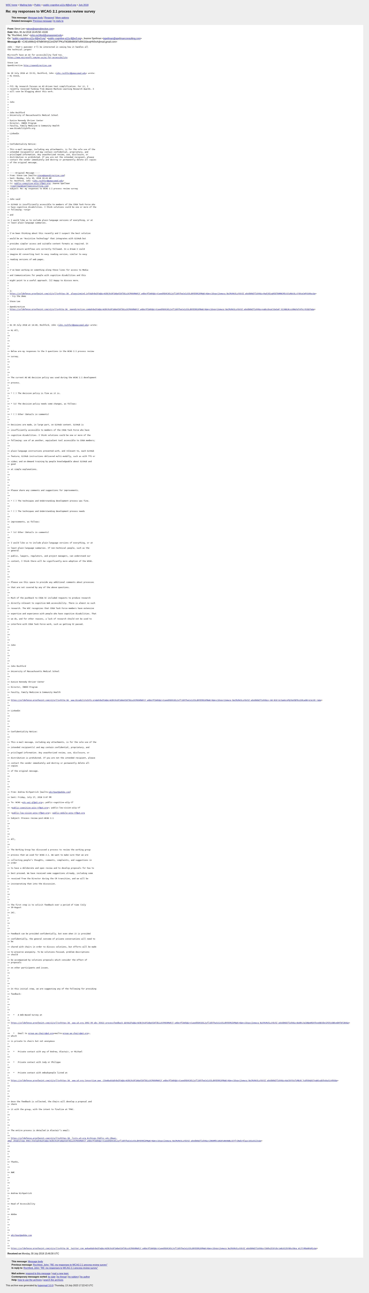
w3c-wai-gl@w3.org (32, 802)
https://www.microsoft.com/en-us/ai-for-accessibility (37, 57)
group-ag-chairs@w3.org (41, 1033)
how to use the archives (30, 1280)
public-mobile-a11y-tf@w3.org (68, 813)
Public (37, 5)
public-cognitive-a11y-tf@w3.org (59, 5)
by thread (62, 1277)
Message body (35, 17)
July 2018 (84, 5)
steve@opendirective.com (40, 29)
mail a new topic (60, 1273)
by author (85, 1277)
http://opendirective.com (37, 65)
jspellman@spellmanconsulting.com (121, 38)
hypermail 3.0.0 (45, 1285)
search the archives (53, 1280)
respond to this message (38, 1273)
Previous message (42, 21)
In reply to (58, 21)
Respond (49, 17)
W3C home (11, 5)
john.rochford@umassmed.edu (46, 35)
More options (62, 17)
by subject (73, 1277)
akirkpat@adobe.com (59, 792)
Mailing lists (26, 5)
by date (51, 1277)
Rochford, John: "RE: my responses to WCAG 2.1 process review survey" (70, 1265)
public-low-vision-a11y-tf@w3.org (30, 813)
